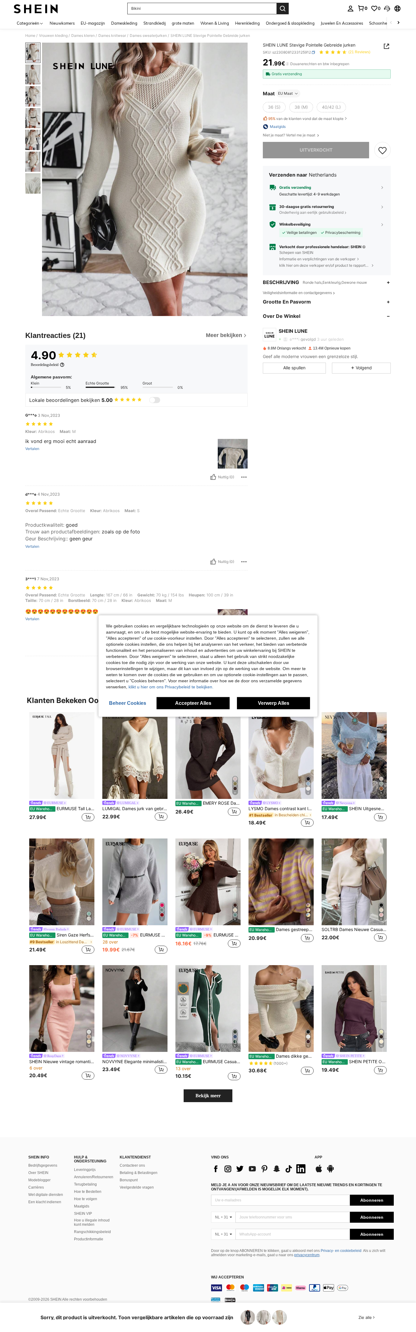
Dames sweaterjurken (148, 35)
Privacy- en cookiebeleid (341, 1251)
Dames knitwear (112, 35)
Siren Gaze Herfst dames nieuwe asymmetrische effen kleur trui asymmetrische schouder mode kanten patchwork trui (62, 935)
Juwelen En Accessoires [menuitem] (342, 23)
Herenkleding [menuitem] (247, 23)
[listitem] (62, 770)
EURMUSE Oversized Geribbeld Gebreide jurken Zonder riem (135, 935)
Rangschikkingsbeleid (92, 1232)
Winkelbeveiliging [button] (295, 224)
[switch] (154, 400)
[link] (362, 8)
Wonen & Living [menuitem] (214, 23)
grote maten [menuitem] (183, 23)
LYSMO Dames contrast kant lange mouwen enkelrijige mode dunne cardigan (281, 808)
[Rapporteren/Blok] (244, 477)
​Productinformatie (88, 1239)
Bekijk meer (208, 1095)
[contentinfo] (302, 1288)
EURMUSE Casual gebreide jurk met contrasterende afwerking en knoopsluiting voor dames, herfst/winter (208, 1061)
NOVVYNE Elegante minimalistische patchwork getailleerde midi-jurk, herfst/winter (134, 1061)
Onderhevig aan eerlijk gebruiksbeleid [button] (311, 212)
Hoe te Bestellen (87, 1192)
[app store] (319, 1171)
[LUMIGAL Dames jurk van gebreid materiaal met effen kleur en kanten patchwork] (134, 755)
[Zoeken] (283, 8)
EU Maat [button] (285, 93)
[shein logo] (36, 8)
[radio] (274, 107)
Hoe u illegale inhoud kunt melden (92, 1222)
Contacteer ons (132, 1165)
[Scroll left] (391, 23)
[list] (259, 1168)
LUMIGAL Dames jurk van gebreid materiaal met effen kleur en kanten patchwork (134, 808)
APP (318, 1157)
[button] (387, 8)
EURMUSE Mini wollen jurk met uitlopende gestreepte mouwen (208, 935)
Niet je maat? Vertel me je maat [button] (289, 135)
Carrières (36, 1187)
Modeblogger (39, 1180)
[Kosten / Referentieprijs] (287, 64)
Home (30, 35)
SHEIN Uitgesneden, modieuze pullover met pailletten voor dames (355, 808)
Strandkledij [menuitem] (154, 23)
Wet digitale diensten (45, 1195)
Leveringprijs (85, 1170)
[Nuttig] (213, 477)
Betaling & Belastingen (138, 1173)
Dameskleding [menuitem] (124, 23)
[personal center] (350, 8)
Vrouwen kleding (53, 35)
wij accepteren (227, 1277)
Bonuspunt (129, 1180)
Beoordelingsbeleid (44, 365)
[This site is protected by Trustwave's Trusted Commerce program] (215, 1300)
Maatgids (81, 1206)
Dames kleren (83, 35)
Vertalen (32, 449)
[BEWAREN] (382, 150)
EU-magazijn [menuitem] (93, 23)
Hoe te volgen (85, 1199)
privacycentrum (306, 1255)
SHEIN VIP (83, 1213)
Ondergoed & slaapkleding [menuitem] (290, 23)
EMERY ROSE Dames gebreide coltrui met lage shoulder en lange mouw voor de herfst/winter (208, 803)
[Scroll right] (398, 23)
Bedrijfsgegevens (42, 1165)
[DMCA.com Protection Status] (230, 1300)
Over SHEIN (38, 1173)
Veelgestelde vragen (137, 1187)
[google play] (330, 1171)
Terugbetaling (85, 1184)
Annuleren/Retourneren (93, 1177)
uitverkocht (316, 150)
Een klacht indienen (44, 1202)
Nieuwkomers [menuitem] (62, 23)
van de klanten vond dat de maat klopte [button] (306, 118)
